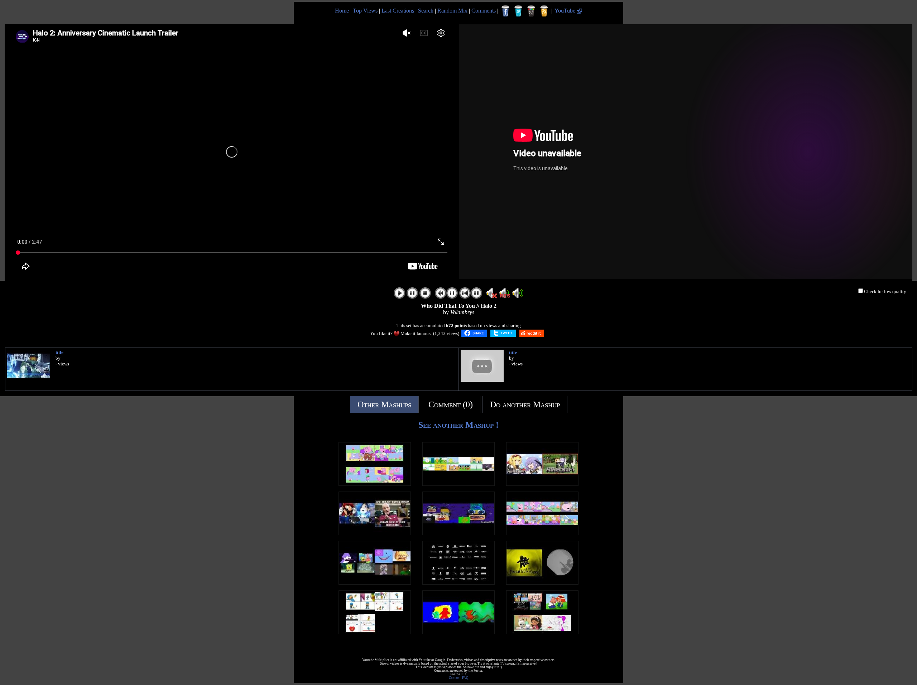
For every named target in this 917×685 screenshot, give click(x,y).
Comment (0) (450, 404)
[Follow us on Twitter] (518, 11)
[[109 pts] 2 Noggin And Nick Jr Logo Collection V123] (458, 632)
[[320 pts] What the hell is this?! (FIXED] (375, 533)
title (59, 352)
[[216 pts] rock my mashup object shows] (458, 484)
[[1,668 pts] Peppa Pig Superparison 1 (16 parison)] (375, 484)
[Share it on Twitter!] (503, 333)
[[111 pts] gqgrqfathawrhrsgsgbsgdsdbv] (542, 484)
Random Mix (452, 11)
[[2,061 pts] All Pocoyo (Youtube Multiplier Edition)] (375, 632)
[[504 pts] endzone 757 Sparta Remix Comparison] (458, 533)
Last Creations (397, 11)
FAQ (465, 678)
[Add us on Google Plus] (531, 11)
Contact (454, 678)
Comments (483, 11)
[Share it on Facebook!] (474, 333)
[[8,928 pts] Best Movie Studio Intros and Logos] (458, 583)
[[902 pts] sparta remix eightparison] (375, 583)
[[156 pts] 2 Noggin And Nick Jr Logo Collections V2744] (542, 583)
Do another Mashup (525, 404)
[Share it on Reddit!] (531, 333)
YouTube (565, 11)
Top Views (365, 11)
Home (342, 11)
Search (425, 11)
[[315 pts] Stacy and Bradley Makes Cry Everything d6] (542, 632)
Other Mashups (384, 404)
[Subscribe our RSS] (544, 11)
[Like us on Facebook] (505, 11)
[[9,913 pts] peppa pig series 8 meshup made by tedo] (542, 533)
